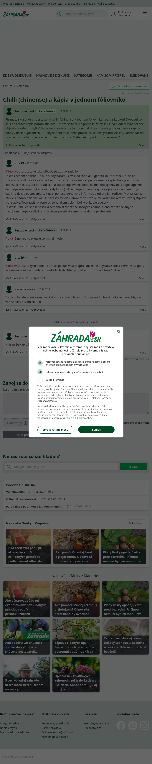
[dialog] (76, 382)
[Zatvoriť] (119, 331)
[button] (76, 380)
